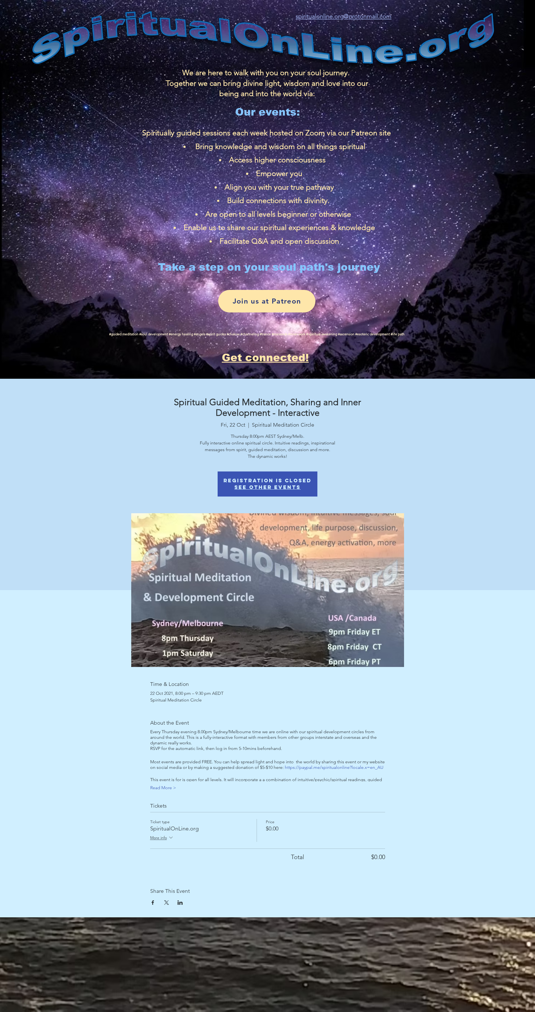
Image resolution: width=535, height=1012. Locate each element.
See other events (267, 487)
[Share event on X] (166, 902)
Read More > (163, 787)
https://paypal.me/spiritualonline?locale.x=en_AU (334, 767)
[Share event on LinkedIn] (180, 902)
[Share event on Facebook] (152, 902)
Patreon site (371, 132)
